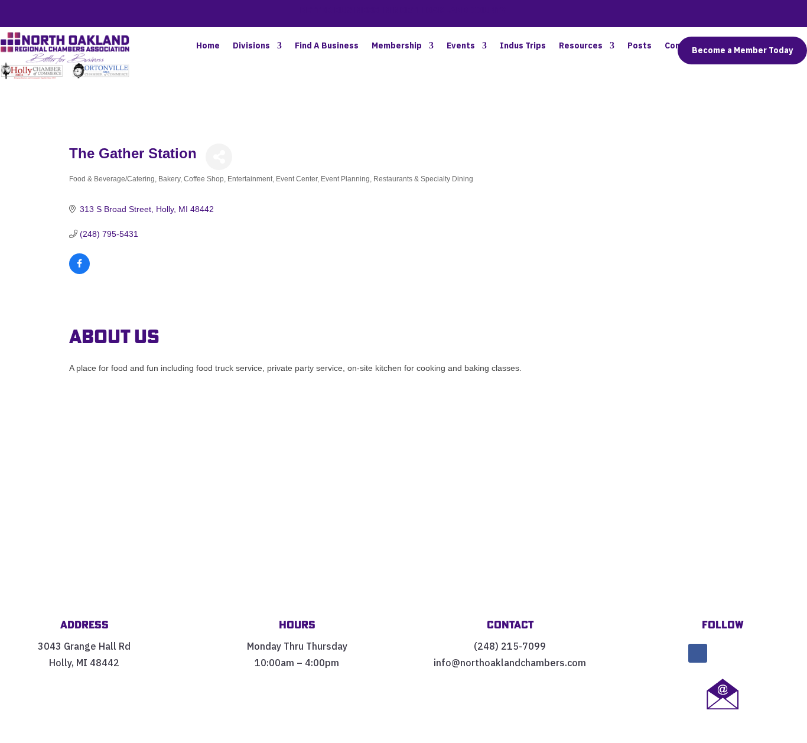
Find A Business (327, 46)
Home (208, 46)
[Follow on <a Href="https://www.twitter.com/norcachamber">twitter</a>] (722, 653)
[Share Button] (219, 157)
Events (461, 46)
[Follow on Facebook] (697, 653)
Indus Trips (523, 46)
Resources (581, 46)
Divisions (251, 46)
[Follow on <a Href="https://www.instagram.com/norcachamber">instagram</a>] (747, 653)
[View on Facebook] (79, 271)
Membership (397, 46)
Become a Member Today (742, 50)
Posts (639, 46)
